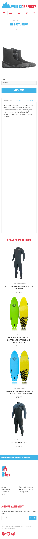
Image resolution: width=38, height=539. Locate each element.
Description (8, 100)
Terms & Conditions (26, 489)
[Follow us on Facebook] (4, 534)
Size (3, 79)
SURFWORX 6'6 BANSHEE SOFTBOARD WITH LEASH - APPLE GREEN (19, 340)
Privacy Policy (24, 492)
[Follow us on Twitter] (8, 534)
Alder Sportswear (19, 283)
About (4, 487)
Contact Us (5, 492)
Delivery (19, 100)
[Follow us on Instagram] (13, 534)
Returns (30, 100)
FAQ (3, 494)
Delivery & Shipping (26, 487)
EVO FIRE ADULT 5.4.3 (19, 443)
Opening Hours (7, 489)
